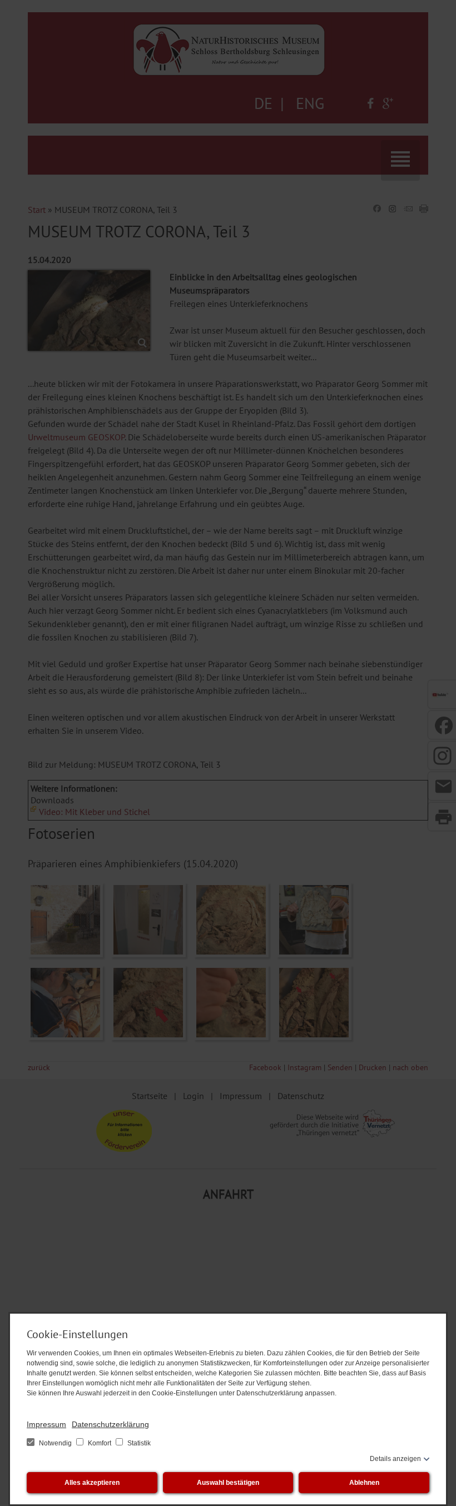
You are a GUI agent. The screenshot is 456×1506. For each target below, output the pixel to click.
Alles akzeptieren (92, 1483)
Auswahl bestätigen (228, 1483)
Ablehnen (364, 1483)
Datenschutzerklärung (110, 1424)
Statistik (138, 1443)
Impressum (46, 1424)
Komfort (99, 1443)
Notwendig (55, 1443)
